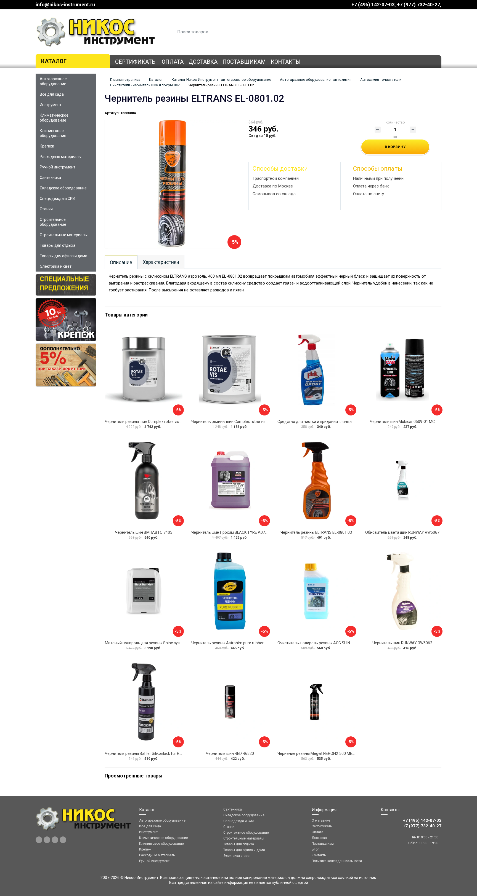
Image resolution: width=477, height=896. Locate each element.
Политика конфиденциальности (337, 861)
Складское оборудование (63, 188)
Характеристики (161, 262)
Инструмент (51, 105)
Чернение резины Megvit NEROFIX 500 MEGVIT (319, 753)
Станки (46, 209)
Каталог (54, 61)
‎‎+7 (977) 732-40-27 (418, 4)
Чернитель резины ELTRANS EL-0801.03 (316, 532)
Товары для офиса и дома (63, 256)
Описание (121, 262)
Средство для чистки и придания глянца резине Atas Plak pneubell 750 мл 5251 (349, 421)
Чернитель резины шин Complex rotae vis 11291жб (237, 421)
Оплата (173, 61)
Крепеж (47, 146)
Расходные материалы (60, 156)
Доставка (203, 61)
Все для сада (52, 94)
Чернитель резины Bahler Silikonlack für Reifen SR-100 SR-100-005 (164, 753)
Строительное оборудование (53, 222)
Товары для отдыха (57, 245)
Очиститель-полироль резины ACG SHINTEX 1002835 (325, 643)
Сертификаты (136, 61)
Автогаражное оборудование (53, 81)
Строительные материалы (64, 235)
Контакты (286, 61)
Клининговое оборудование (53, 133)
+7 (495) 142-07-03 (372, 4)
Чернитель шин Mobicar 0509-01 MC (402, 421)
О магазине (321, 820)
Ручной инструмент (57, 167)
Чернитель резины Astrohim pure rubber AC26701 (236, 643)
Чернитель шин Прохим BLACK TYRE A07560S (232, 532)
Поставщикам (244, 61)
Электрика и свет (55, 266)
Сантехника (50, 177)
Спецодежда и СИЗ (57, 198)
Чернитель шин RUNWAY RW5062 (402, 643)
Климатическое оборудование (54, 117)
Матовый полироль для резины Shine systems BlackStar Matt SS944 (166, 643)
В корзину (395, 147)
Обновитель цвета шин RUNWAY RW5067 (402, 532)
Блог (315, 849)
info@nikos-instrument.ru (65, 4)
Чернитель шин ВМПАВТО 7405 (143, 532)
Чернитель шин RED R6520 (230, 753)
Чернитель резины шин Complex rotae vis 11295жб (150, 421)
